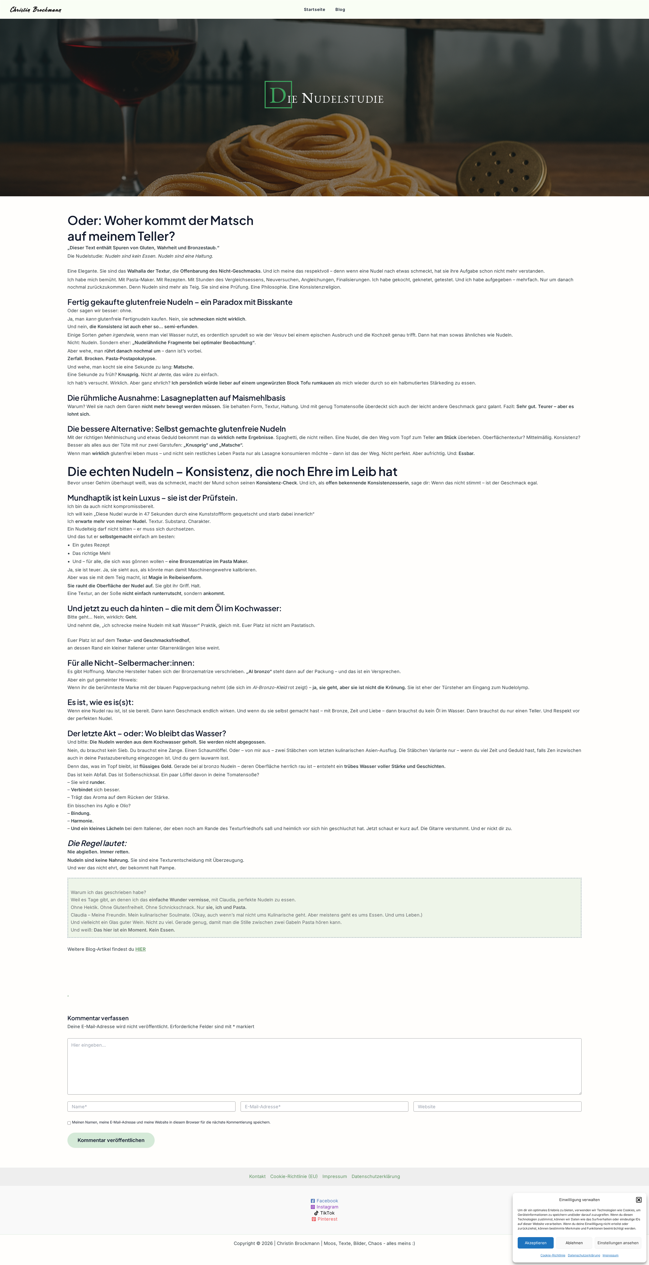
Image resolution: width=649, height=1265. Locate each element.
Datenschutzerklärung (584, 1255)
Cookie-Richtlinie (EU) (294, 1176)
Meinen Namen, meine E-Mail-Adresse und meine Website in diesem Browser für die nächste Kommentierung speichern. (171, 1122)
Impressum (611, 1255)
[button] (638, 1199)
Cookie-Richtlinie (552, 1255)
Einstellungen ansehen (618, 1242)
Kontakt (257, 1176)
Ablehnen (574, 1242)
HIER (140, 949)
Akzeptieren (536, 1242)
